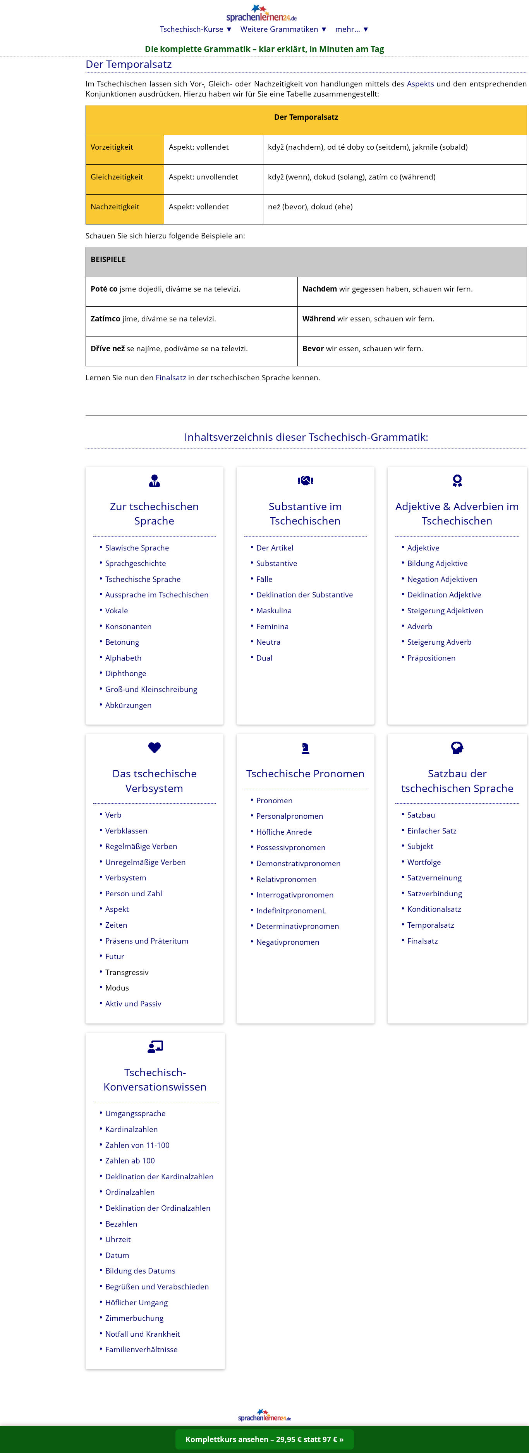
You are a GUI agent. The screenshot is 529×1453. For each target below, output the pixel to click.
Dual (264, 658)
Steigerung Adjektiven (445, 610)
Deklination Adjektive (444, 594)
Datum (117, 1255)
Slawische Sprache (137, 547)
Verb (113, 815)
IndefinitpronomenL (291, 910)
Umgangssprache (135, 1113)
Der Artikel (275, 547)
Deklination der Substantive (304, 594)
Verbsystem (125, 877)
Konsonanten (128, 626)
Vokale (116, 610)
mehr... (347, 29)
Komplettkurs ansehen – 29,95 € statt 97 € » (264, 1439)
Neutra (268, 642)
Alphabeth (123, 658)
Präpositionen (431, 658)
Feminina (272, 626)
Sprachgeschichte (135, 563)
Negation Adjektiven (442, 579)
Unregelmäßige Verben (145, 862)
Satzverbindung (434, 893)
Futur (114, 956)
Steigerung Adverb (439, 642)
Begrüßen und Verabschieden (157, 1286)
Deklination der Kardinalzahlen (159, 1176)
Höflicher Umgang (136, 1302)
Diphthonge (125, 673)
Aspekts (420, 83)
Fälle (264, 579)
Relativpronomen (286, 879)
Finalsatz (171, 377)
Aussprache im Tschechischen (157, 594)
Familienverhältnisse (141, 1349)
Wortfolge (424, 862)
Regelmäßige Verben (141, 846)
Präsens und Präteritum (147, 941)
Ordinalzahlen (130, 1192)
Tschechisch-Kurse (191, 29)
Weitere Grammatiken (279, 29)
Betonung (122, 642)
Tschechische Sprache (143, 579)
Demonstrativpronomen (298, 863)
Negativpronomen (287, 942)
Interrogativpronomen (295, 894)
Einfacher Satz (432, 830)
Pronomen (274, 800)
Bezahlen (121, 1224)
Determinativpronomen (297, 926)
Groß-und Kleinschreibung (151, 689)
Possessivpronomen (291, 847)
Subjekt (420, 846)
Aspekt (117, 909)
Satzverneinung (434, 877)
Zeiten (116, 925)
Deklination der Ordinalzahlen (158, 1208)
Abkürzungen (128, 705)
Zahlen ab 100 (130, 1160)
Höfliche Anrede (284, 832)
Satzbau (421, 815)
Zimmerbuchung (134, 1318)
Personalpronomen (289, 816)
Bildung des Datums (140, 1270)
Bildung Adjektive (437, 563)
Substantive (276, 563)
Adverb (420, 626)
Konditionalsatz (434, 909)
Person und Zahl (133, 893)
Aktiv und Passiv (133, 1003)
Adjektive (423, 547)
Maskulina (274, 610)
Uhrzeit (118, 1239)
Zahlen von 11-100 (137, 1145)
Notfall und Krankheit (142, 1334)
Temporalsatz (430, 925)
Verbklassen (126, 830)
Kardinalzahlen (131, 1129)
